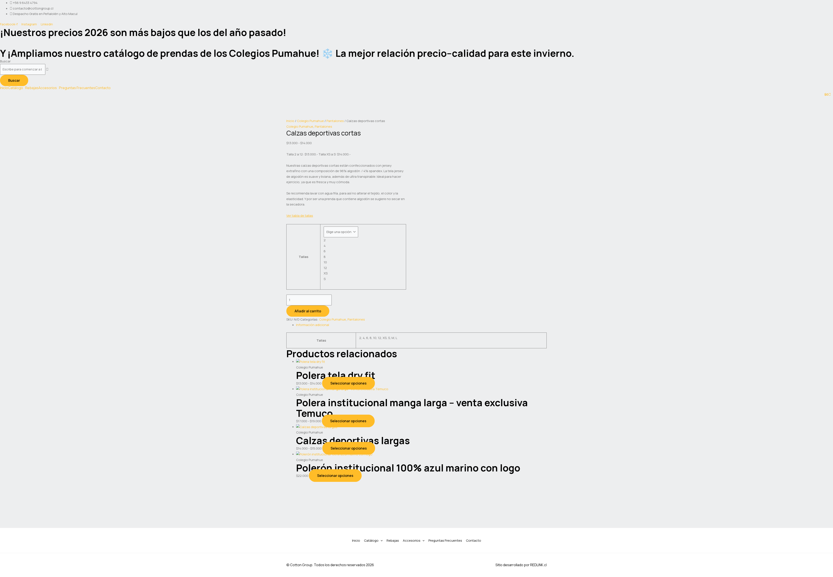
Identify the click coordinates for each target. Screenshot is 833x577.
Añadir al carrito (308, 311)
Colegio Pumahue (310, 121)
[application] (381, 540)
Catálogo (15, 88)
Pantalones (335, 121)
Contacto (103, 88)
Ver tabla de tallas (299, 215)
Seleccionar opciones (348, 383)
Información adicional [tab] (312, 325)
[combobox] (22, 69)
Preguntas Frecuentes (77, 88)
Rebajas (31, 88)
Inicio (4, 88)
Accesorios (47, 88)
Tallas (303, 256)
